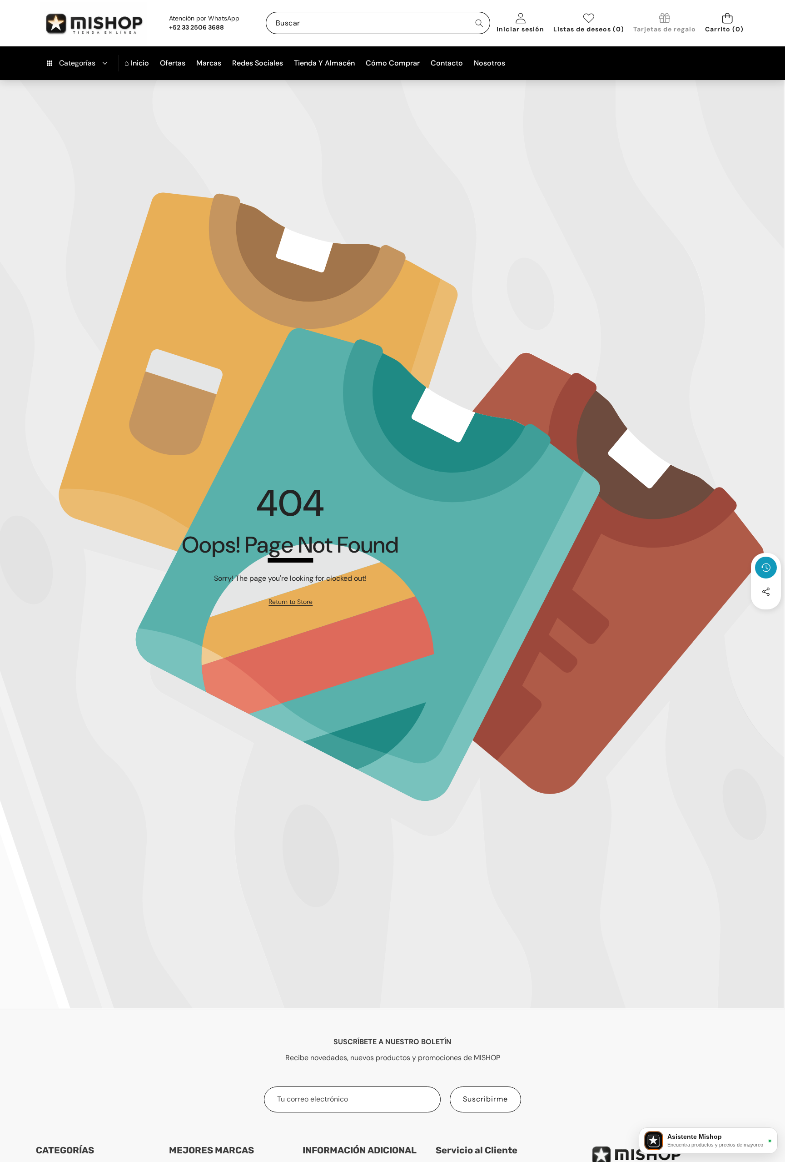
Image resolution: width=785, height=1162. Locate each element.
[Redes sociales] (766, 592)
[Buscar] (479, 23)
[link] (664, 23)
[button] (727, 23)
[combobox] (378, 23)
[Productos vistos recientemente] (766, 567)
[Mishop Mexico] (79, 23)
